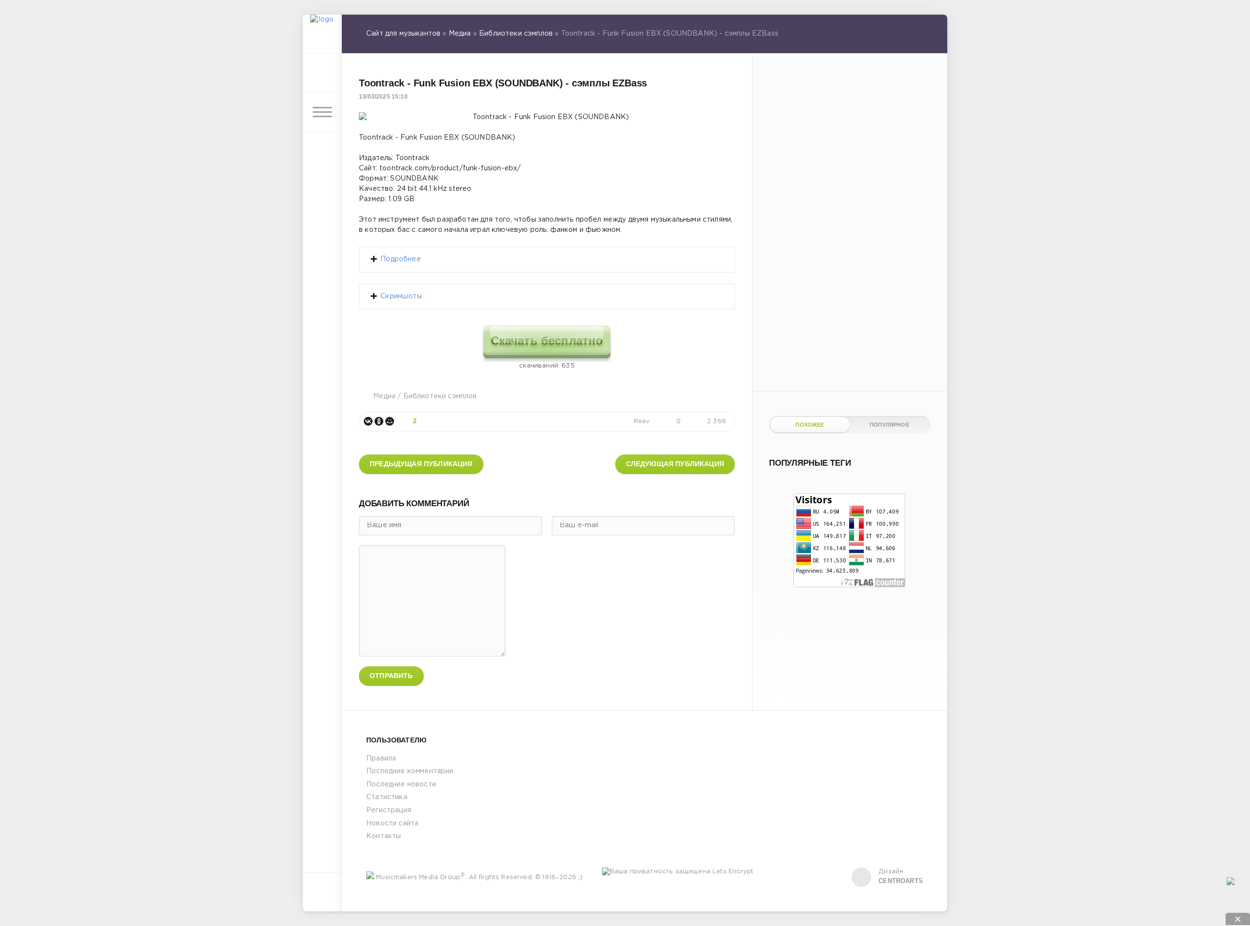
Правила (381, 758)
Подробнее (400, 259)
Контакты (383, 836)
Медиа (384, 396)
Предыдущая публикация (421, 464)
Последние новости (401, 784)
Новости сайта (392, 823)
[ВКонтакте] (368, 421)
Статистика (386, 797)
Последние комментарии (410, 771)
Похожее (809, 425)
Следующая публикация (675, 464)
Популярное (889, 425)
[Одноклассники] (379, 421)
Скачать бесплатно (547, 340)
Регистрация (388, 810)
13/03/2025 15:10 (383, 96)
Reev (642, 421)
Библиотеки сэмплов (440, 396)
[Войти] (322, 73)
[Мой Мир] (389, 421)
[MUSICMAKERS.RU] (322, 34)
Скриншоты (401, 296)
